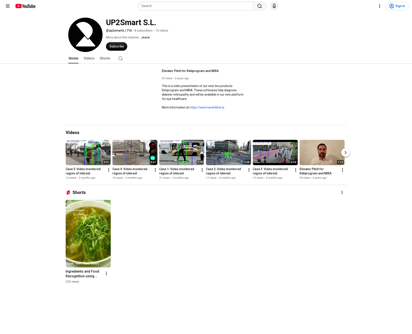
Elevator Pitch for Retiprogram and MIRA (190, 71)
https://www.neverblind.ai (207, 107)
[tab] (73, 58)
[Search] (260, 6)
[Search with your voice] (274, 6)
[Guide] (7, 6)
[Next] (345, 152)
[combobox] (196, 6)
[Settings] (379, 6)
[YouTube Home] (25, 6)
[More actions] (108, 170)
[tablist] (206, 58)
